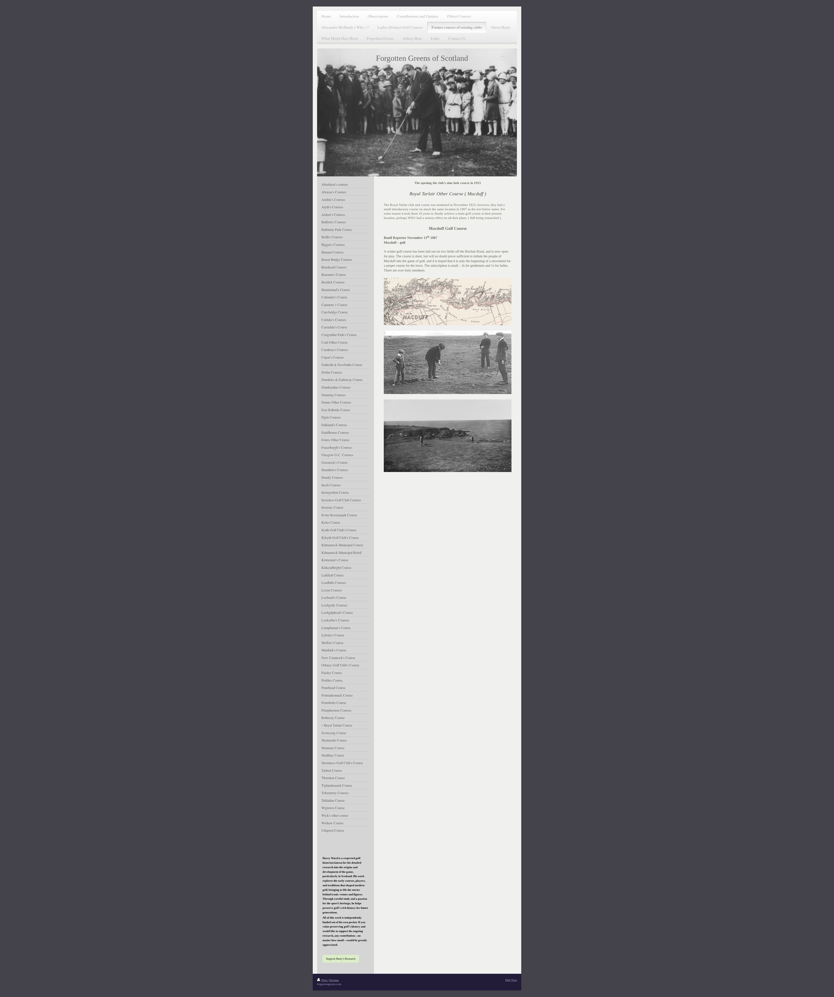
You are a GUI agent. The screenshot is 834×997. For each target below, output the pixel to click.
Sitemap (334, 980)
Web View (511, 980)
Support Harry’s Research (341, 958)
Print (324, 980)
